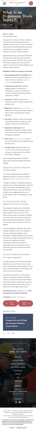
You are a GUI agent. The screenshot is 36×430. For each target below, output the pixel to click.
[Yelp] (16, 402)
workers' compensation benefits (19, 179)
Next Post (24, 303)
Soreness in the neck (19, 139)
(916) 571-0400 (18, 351)
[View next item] (12, 333)
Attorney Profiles (18, 360)
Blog (18, 377)
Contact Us (18, 381)
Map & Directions (18, 394)
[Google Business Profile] (20, 402)
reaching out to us (22, 291)
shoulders (8, 150)
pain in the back (25, 108)
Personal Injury (18, 370)
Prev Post (12, 303)
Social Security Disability (18, 367)
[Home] (17, 3)
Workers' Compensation (18, 297)
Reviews (18, 374)
